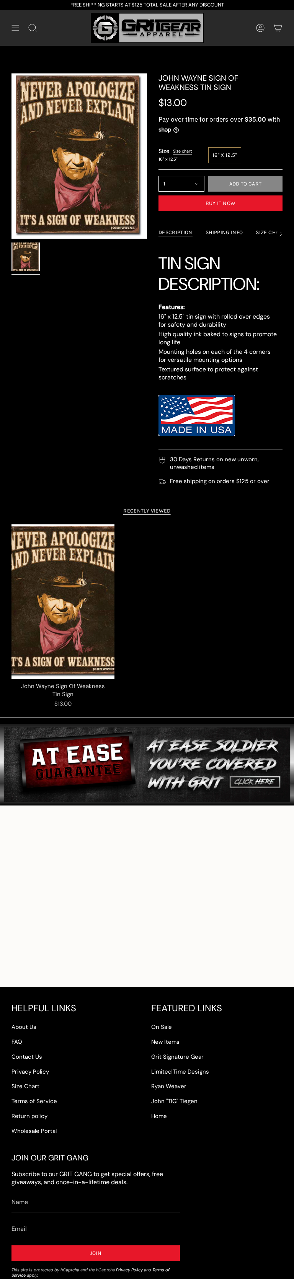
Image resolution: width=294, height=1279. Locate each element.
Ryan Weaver (168, 1086)
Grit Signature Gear (177, 1057)
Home (159, 1116)
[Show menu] (15, 28)
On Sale (161, 1027)
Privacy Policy (30, 1072)
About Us (23, 1027)
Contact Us (26, 1057)
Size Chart (25, 1086)
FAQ (16, 1042)
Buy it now (221, 203)
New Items (165, 1042)
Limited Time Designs (180, 1072)
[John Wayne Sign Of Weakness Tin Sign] (62, 601)
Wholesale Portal (34, 1131)
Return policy (29, 1116)
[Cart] (278, 28)
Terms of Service (34, 1101)
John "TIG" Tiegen (174, 1101)
